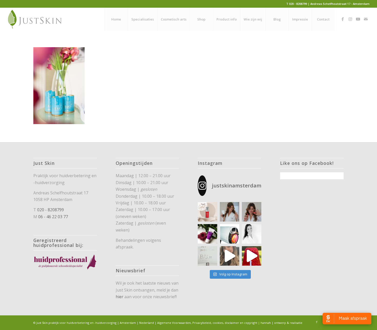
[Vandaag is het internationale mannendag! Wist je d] (207, 212)
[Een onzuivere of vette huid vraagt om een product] (229, 212)
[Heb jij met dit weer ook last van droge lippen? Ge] (251, 212)
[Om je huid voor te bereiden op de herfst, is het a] (207, 256)
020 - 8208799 (50, 210)
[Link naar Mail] (366, 19)
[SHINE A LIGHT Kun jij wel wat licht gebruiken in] (229, 234)
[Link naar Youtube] (358, 19)
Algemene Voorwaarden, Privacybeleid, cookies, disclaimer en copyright (207, 323)
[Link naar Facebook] (342, 19)
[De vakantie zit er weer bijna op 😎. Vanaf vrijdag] (251, 256)
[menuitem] (116, 19)
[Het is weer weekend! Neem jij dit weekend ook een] (207, 234)
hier (119, 296)
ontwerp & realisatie (288, 323)
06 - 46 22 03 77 (53, 216)
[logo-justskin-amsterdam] (35, 19)
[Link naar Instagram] (350, 19)
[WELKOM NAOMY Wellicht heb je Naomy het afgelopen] (229, 256)
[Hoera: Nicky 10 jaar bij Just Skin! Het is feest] (251, 234)
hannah (266, 323)
